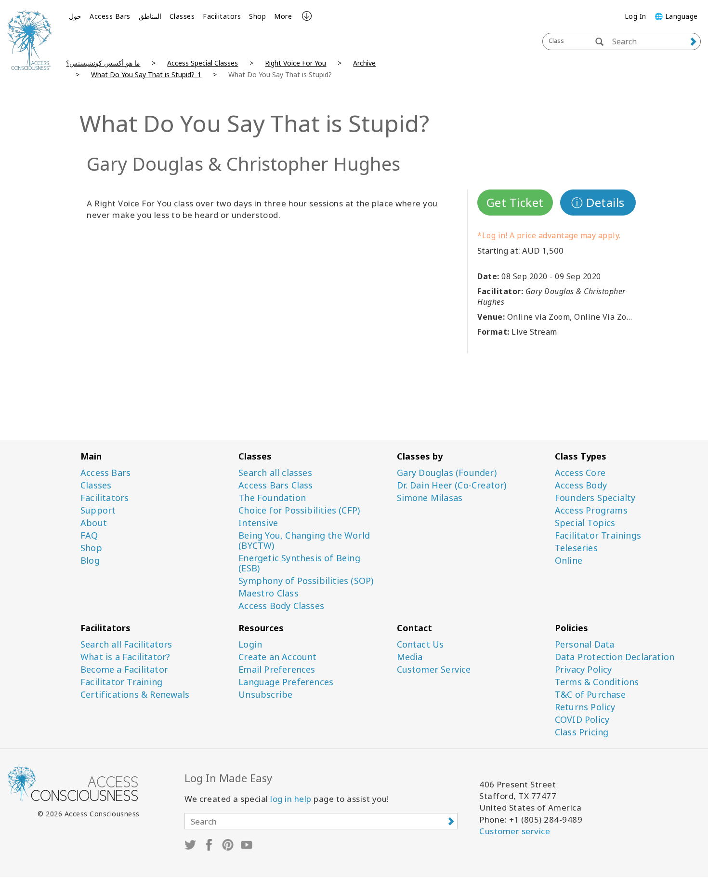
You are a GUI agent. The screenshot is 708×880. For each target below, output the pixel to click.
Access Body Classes (281, 606)
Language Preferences (285, 682)
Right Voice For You (295, 63)
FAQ (89, 535)
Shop (257, 16)
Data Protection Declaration (614, 657)
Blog (90, 560)
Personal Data (585, 644)
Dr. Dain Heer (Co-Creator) (452, 485)
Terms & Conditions (597, 682)
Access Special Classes (202, 63)
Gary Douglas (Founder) (447, 473)
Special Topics (585, 523)
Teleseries (576, 548)
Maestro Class (268, 593)
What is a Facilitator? (125, 657)
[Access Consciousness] (29, 40)
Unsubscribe (265, 695)
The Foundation (272, 498)
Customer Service (434, 669)
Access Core (580, 473)
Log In (635, 16)
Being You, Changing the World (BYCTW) (304, 540)
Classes (182, 16)
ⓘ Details (598, 202)
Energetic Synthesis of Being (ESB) (299, 563)
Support (98, 510)
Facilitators (222, 16)
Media (410, 657)
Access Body (581, 485)
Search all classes (275, 473)
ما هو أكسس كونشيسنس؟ (103, 63)
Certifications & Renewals (134, 695)
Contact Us (420, 644)
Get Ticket (515, 202)
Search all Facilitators (126, 644)
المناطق (150, 16)
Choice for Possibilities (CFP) (299, 510)
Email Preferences (276, 669)
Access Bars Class (275, 485)
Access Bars (110, 16)
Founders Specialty (595, 498)
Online (568, 560)
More (283, 16)
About (93, 523)
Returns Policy (585, 707)
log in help (291, 798)
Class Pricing (582, 732)
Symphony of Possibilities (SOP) (305, 581)
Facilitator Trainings (598, 535)
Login (250, 644)
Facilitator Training (121, 682)
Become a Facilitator (124, 669)
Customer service (514, 831)
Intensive (258, 523)
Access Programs (591, 510)
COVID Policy (582, 720)
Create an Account (277, 657)
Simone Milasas (430, 498)
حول (75, 16)
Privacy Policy (583, 669)
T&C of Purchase (590, 695)
